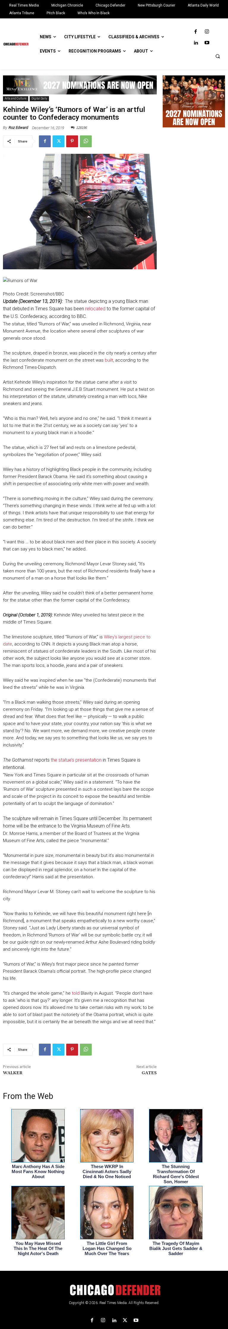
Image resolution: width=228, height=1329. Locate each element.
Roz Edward (18, 127)
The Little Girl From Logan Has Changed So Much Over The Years (107, 1248)
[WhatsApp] (86, 141)
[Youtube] (207, 43)
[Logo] (114, 1290)
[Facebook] (196, 32)
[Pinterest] (72, 141)
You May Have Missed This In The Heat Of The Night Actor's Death (38, 1248)
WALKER (13, 1073)
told (76, 993)
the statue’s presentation (76, 760)
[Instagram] (207, 32)
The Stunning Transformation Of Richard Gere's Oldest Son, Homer (176, 1174)
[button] (217, 56)
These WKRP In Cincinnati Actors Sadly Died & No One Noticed (107, 1171)
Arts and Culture (15, 98)
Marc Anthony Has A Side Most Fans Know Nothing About (38, 1171)
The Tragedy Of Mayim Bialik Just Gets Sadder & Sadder (175, 1248)
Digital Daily (39, 98)
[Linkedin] (196, 43)
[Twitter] (58, 141)
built (109, 360)
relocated (95, 308)
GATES (149, 1073)
